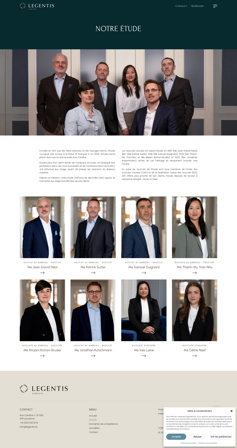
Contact (93, 432)
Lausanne (127, 179)
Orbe (155, 179)
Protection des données (207, 443)
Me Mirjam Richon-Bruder (155, 157)
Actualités (94, 428)
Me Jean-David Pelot (185, 150)
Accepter (176, 436)
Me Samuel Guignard (165, 154)
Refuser (198, 436)
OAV (144, 172)
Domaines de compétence (103, 424)
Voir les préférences (221, 436)
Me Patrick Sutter (137, 154)
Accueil (93, 415)
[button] (231, 411)
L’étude (93, 419)
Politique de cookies (188, 443)
